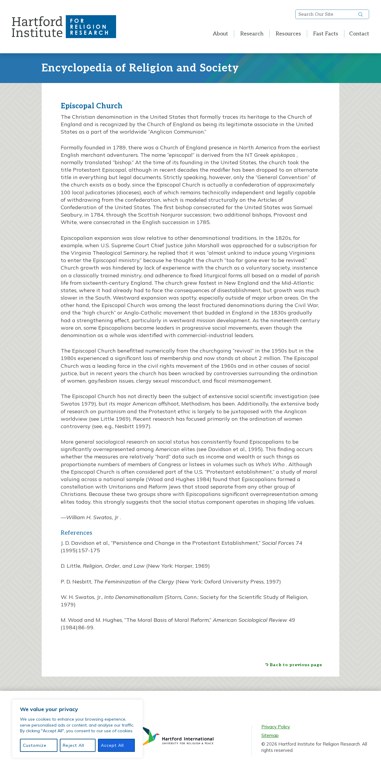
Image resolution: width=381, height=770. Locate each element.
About (220, 34)
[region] (77, 728)
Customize (34, 745)
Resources (288, 34)
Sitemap (270, 735)
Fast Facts (325, 34)
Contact (359, 34)
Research (251, 34)
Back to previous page (296, 665)
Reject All (73, 745)
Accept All (112, 745)
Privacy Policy (275, 727)
